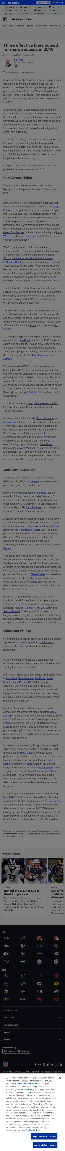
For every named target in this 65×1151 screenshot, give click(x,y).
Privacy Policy (27, 1089)
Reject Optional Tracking (44, 1136)
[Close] (60, 1078)
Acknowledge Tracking (45, 1145)
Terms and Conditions (26, 1083)
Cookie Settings (33, 1130)
